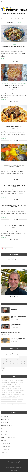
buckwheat (14, 382)
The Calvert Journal (5, 443)
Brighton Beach (5, 382)
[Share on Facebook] (11, 61)
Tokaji (19, 402)
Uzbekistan (16, 404)
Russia (14, 398)
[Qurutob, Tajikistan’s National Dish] (5, 318)
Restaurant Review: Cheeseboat (16, 325)
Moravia (22, 394)
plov (3, 398)
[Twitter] (21, 2)
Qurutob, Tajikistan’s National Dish (18, 317)
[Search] (26, 2)
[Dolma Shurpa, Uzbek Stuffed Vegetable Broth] (14, 152)
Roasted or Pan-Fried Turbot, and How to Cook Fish (18, 339)
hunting (4, 392)
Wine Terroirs (4, 452)
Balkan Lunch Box (5, 419)
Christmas (11, 386)
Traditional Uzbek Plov (14, 126)
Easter (3, 390)
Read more (3, 58)
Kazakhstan (11, 392)
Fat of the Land (4, 431)
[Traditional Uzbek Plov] (14, 113)
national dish (11, 396)
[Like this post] (10, 61)
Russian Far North (6, 400)
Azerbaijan (11, 380)
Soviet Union (13, 402)
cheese (9, 384)
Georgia (16, 390)
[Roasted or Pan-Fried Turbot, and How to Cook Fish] (5, 340)
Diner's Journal (4, 422)
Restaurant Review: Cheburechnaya (10, 332)
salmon (14, 400)
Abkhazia (4, 380)
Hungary (22, 390)
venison (23, 404)
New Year (19, 396)
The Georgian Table (5, 446)
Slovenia (20, 400)
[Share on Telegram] (16, 61)
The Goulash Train (5, 449)
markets (9, 394)
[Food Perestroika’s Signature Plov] (14, 33)
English (5, 248)
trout (4, 404)
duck (19, 388)
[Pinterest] (24, 2)
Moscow (4, 396)
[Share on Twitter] (13, 61)
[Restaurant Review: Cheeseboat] (5, 326)
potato (9, 398)
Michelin (16, 394)
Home (2, 18)
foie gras (9, 390)
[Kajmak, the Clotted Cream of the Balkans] (5, 310)
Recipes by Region (10, 18)
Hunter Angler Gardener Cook (8, 437)
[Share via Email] (17, 61)
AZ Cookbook (4, 416)
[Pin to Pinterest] (14, 61)
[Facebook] (9, 462)
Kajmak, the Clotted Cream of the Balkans (19, 308)
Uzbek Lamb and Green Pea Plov (14, 225)
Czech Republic (5, 388)
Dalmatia (13, 388)
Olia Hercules (4, 440)
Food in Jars (4, 434)
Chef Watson (16, 384)
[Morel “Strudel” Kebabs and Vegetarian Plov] (14, 72)
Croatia (18, 386)
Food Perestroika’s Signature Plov (14, 46)
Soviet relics (5, 402)
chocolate (4, 386)
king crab (18, 392)
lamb (3, 394)
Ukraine (10, 404)
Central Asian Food (20, 18)
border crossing (19, 380)
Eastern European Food (6, 425)
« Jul (2, 370)
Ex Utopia (3, 428)
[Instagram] (23, 2)
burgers (21, 382)
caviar (3, 384)
